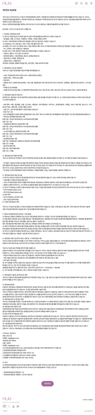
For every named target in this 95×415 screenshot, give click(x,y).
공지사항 (24, 411)
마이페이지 (91, 3)
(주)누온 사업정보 (88, 399)
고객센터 (4, 411)
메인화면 (47, 383)
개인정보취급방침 (65, 411)
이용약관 (43, 411)
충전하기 (86, 3)
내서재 (76, 3)
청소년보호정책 (88, 411)
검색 (81, 3)
